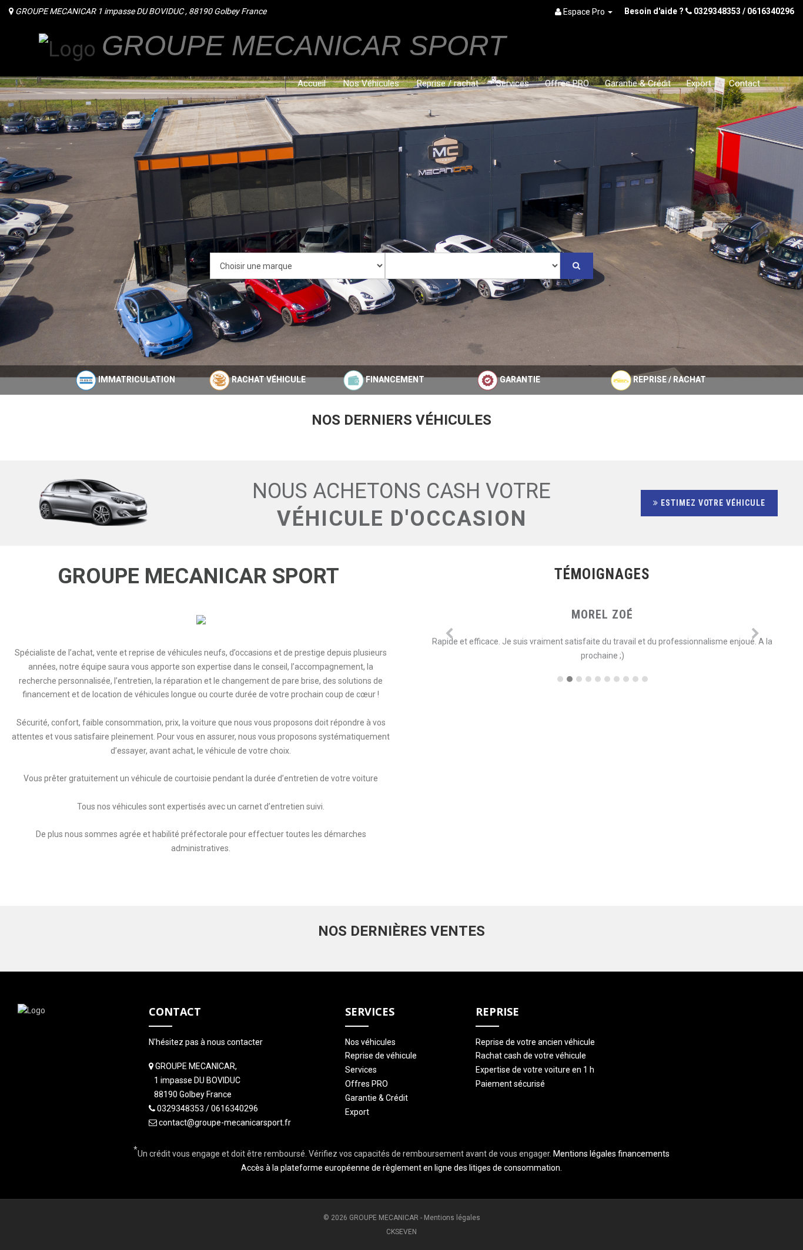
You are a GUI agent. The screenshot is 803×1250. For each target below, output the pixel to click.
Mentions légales (452, 1218)
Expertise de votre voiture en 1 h (535, 1069)
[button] (449, 636)
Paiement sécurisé (510, 1083)
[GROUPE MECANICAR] (67, 48)
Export (699, 83)
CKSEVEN (401, 1232)
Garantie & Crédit (638, 83)
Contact (744, 83)
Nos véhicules (370, 1042)
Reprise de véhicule (381, 1055)
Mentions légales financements (611, 1153)
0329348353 (717, 11)
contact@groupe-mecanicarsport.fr (225, 1122)
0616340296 (770, 11)
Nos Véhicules (371, 83)
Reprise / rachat (448, 83)
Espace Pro (584, 11)
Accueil (311, 83)
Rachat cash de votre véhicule (531, 1055)
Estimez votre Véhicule (712, 503)
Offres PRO (567, 83)
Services (512, 83)
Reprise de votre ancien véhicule (535, 1042)
